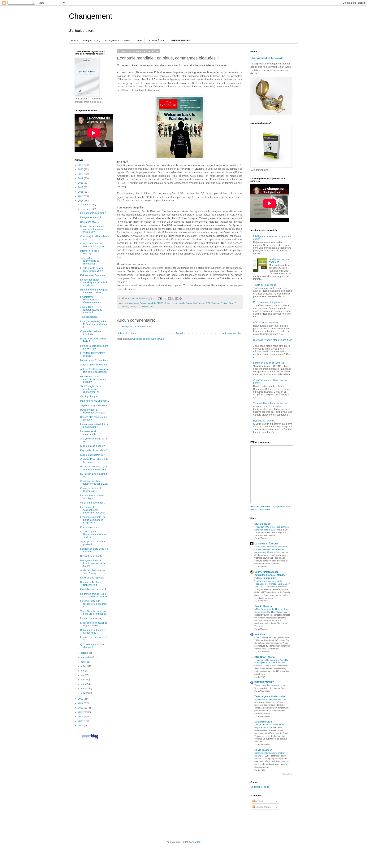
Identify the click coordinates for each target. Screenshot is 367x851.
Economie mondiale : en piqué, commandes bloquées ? (93, 520)
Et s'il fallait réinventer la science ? (92, 354)
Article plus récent (127, 333)
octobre (85, 653)
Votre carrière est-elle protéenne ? (271, 403)
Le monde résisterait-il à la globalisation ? (94, 425)
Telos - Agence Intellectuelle (269, 696)
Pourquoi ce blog (91, 40)
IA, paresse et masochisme (267, 699)
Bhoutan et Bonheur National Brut (90, 583)
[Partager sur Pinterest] (180, 298)
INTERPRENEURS (180, 40)
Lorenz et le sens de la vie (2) (268, 363)
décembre (86, 204)
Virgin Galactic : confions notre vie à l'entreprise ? (94, 612)
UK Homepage (262, 524)
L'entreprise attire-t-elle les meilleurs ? (94, 550)
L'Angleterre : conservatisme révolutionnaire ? (90, 300)
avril (83, 679)
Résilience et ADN (89, 222)
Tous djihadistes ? (89, 317)
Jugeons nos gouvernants (93, 405)
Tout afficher (287, 774)
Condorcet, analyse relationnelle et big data (94, 482)
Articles (259, 801)
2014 (81, 200)
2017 (81, 187)
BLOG (74, 40)
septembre (86, 657)
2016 (81, 191)
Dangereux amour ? (90, 217)
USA (151, 306)
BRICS (160, 303)
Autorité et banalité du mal (93, 364)
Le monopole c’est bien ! (93, 213)
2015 (81, 196)
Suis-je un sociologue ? (92, 446)
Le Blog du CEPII (263, 721)
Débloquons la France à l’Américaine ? (92, 631)
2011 (81, 707)
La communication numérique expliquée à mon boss (93, 282)
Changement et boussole (266, 57)
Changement (90, 16)
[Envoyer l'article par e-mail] (159, 298)
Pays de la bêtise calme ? (93, 450)
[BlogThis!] (169, 298)
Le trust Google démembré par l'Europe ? (94, 347)
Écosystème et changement (267, 302)
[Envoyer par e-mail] (166, 298)
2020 (81, 174)
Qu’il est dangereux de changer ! (92, 645)
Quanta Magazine (263, 606)
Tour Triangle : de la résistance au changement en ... (91, 389)
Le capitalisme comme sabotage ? (92, 497)
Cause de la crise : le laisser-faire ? (91, 489)
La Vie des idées (263, 750)
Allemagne (134, 303)
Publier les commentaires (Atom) (148, 339)
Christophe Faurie (259, 787)
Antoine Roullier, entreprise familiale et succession (94, 370)
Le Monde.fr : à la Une (266, 543)
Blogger (197, 842)
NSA (208, 303)
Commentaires (263, 807)
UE (137, 306)
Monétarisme (199, 303)
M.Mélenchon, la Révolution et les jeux (93, 411)
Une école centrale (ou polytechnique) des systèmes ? (92, 229)
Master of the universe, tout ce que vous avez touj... (94, 468)
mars (83, 684)
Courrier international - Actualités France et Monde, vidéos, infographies (269, 575)
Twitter (132, 306)
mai (83, 675)
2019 (81, 178)
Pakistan (215, 303)
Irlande (182, 303)
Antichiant (260, 634)
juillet (84, 666)
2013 (81, 698)
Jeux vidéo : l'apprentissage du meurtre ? (91, 310)
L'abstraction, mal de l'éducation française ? (93, 245)
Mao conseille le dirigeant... (94, 400)
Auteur (127, 40)
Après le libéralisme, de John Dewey (92, 571)
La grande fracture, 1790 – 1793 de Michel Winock (94, 595)
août (83, 662)
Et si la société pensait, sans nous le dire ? (92, 269)
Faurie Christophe (260, 509)
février (84, 688)
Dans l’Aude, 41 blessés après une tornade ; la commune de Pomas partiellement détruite (270, 549)
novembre (86, 209)
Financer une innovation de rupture (270, 685)
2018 (81, 182)
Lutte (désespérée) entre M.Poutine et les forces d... (93, 324)
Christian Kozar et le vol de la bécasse (94, 460)
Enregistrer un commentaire (136, 326)
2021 (81, 169)
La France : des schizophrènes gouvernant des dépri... (93, 510)
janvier (84, 693)
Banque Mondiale (148, 303)
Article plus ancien (231, 333)
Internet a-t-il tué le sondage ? (90, 252)
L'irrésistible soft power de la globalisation (93, 624)
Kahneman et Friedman (92, 275)
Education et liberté (90, 527)
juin (83, 670)
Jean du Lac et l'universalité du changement (89, 261)
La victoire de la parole (92, 577)
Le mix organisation (90, 618)
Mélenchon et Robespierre (94, 360)
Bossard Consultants (91, 556)
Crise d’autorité (261, 637)
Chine (167, 303)
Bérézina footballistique (265, 322)
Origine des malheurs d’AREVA (91, 332)
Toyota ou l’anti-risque (264, 285)
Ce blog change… (89, 396)
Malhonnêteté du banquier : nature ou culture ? (94, 291)
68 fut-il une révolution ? (92, 502)
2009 (81, 716)
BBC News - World (264, 657)
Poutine (224, 303)
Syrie (231, 303)
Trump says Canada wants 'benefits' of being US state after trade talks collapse (271, 663)
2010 (81, 712)
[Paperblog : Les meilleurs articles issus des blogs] (90, 738)
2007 (81, 725)
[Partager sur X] (173, 298)
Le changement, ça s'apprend (279, 260)
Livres (139, 40)
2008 (81, 721)
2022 (81, 165)
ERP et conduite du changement (267, 506)
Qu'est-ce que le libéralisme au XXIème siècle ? (93, 534)
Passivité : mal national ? (93, 589)
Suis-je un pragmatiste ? (93, 455)
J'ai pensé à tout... (156, 40)
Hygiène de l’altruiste (264, 420)
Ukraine (144, 306)
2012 (81, 703)
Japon (189, 303)
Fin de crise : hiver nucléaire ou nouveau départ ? (93, 379)
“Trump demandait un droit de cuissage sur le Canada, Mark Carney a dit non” (272, 584)
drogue (174, 303)
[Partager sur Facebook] (177, 298)
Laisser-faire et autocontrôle (88, 432)
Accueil (179, 333)
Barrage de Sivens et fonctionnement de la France (92, 563)
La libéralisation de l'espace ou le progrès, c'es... (93, 604)
